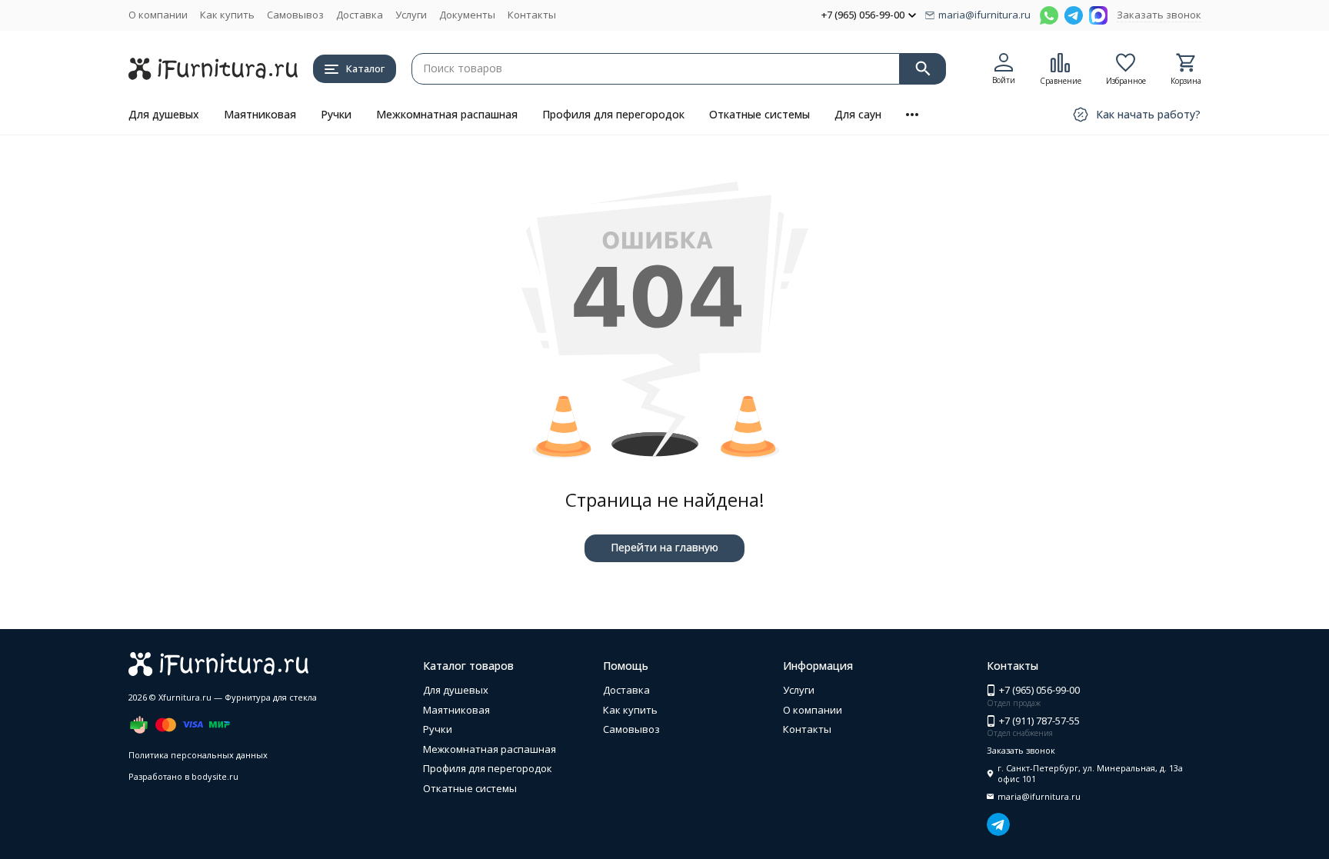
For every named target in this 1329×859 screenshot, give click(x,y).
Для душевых (163, 114)
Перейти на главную (664, 547)
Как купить (227, 15)
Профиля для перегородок (613, 114)
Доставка (359, 15)
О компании (158, 15)
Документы (467, 15)
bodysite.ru (215, 776)
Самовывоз (295, 15)
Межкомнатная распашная (447, 114)
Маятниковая (260, 114)
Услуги (411, 15)
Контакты (532, 15)
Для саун (857, 114)
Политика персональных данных (198, 755)
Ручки (336, 114)
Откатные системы (759, 114)
